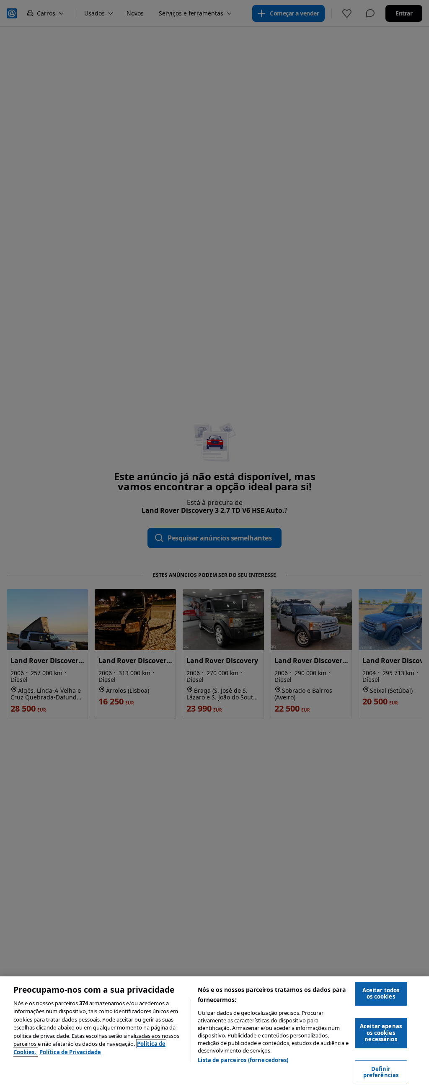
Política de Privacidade (70, 1052)
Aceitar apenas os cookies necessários (381, 1032)
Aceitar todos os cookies (381, 993)
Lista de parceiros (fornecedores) (243, 1060)
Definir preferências (381, 1072)
